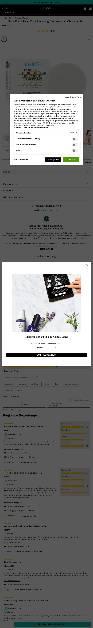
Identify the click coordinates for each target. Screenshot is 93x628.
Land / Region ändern (46, 355)
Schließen (87, 265)
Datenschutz (18, 127)
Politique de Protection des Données (36, 127)
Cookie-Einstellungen (21, 159)
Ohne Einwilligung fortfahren (72, 97)
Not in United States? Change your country (46, 343)
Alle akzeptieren (71, 160)
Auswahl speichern (53, 160)
